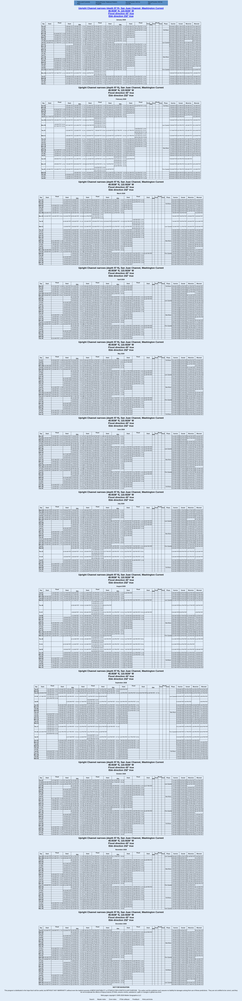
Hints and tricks (147, 999)
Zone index (112, 999)
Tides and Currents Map (83, 3)
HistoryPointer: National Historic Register (106, 3)
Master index (101, 999)
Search (91, 999)
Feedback (136, 999)
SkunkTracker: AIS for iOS (155, 3)
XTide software (124, 999)
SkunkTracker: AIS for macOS (133, 3)
